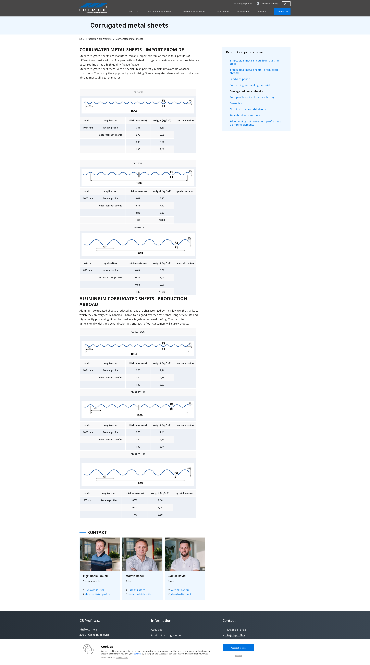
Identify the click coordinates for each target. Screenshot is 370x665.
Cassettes (236, 103)
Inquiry (281, 11)
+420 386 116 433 (235, 629)
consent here (122, 657)
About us (133, 11)
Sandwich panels (240, 79)
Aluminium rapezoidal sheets (248, 109)
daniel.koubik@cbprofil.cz (97, 594)
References (223, 11)
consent (137, 653)
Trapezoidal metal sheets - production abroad (254, 71)
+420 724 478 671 (137, 590)
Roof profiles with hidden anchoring (252, 97)
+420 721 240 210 (180, 590)
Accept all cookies (238, 648)
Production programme (158, 11)
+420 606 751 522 (95, 590)
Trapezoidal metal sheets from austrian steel (255, 62)
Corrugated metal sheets (129, 38)
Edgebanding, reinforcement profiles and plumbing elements (255, 123)
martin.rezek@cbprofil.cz (140, 594)
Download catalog (269, 3)
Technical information (193, 11)
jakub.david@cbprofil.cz (182, 594)
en (285, 4)
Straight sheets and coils (245, 115)
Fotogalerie (243, 11)
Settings (238, 655)
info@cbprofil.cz (245, 3)
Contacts (262, 11)
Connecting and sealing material (250, 85)
